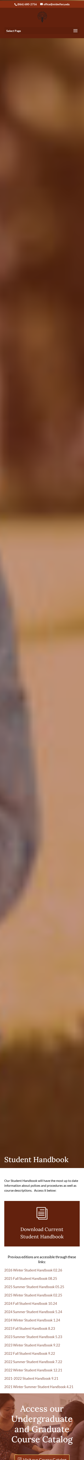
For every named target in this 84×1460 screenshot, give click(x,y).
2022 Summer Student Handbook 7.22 (33, 1362)
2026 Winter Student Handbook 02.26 (33, 1270)
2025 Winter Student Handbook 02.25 (33, 1295)
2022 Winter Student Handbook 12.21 (33, 1370)
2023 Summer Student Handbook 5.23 (33, 1337)
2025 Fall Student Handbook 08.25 (30, 1278)
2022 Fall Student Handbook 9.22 (29, 1353)
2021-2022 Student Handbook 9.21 (31, 1378)
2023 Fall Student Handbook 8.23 (29, 1328)
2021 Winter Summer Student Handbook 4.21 (38, 1387)
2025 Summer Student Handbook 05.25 (34, 1287)
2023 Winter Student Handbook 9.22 (32, 1345)
